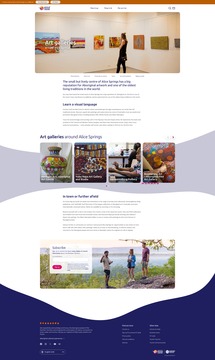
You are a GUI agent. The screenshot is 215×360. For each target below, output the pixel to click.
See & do (87, 76)
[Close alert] (213, 2)
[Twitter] (50, 344)
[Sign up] (173, 8)
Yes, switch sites (42, 2)
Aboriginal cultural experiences (51, 338)
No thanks (55, 2)
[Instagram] (46, 344)
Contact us (125, 329)
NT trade (152, 336)
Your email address (57, 256)
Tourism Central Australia (158, 342)
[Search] (170, 8)
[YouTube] (55, 344)
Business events (155, 332)
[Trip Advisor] (59, 344)
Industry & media (155, 329)
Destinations (75, 76)
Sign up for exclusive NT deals (131, 332)
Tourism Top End (155, 339)
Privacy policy (126, 336)
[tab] (106, 186)
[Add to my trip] (69, 145)
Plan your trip (122, 8)
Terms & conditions (128, 339)
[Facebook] (41, 344)
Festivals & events (101, 76)
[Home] (44, 8)
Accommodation (125, 76)
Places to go (94, 8)
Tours (113, 76)
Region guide (140, 76)
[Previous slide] (168, 137)
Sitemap (124, 342)
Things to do (108, 8)
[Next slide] (173, 137)
